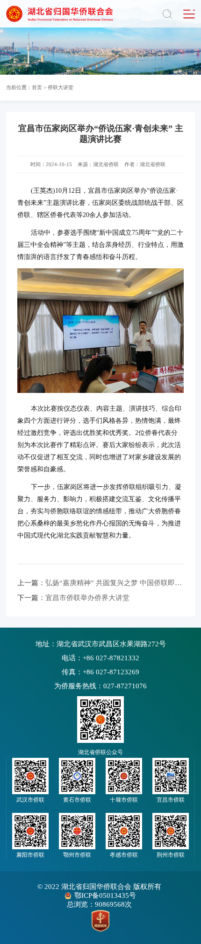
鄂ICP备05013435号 (105, 895)
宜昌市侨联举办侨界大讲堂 (73, 597)
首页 (37, 87)
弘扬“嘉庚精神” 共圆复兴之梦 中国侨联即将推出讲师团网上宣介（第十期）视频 (100, 583)
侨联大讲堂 (60, 87)
